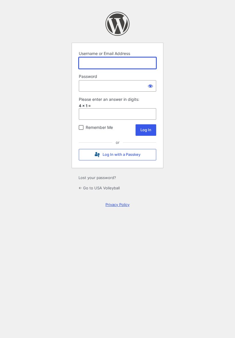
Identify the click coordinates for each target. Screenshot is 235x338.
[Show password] (150, 86)
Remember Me (99, 127)
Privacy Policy (117, 204)
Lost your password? (97, 177)
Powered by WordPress (117, 24)
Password (88, 76)
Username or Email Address (104, 53)
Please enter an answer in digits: (109, 99)
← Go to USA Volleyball (99, 188)
